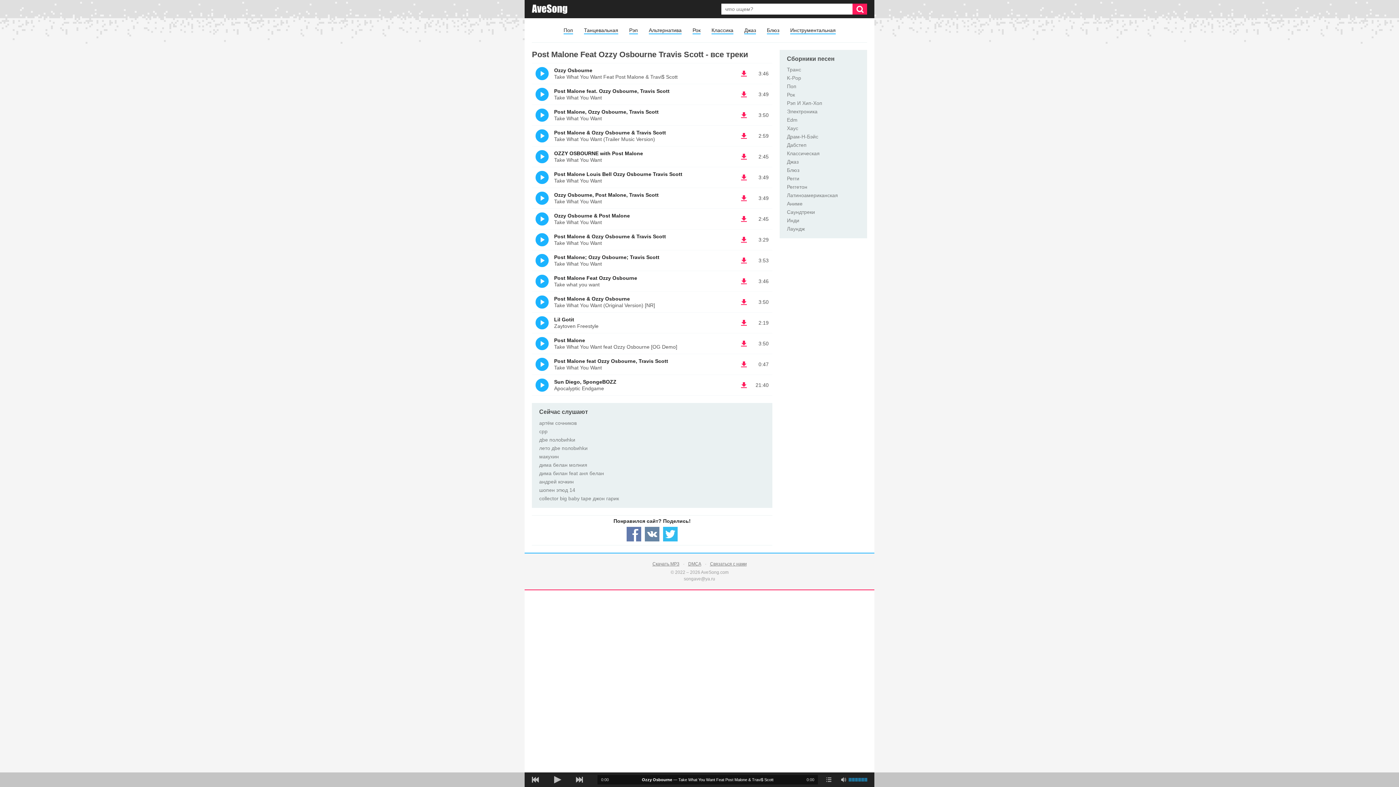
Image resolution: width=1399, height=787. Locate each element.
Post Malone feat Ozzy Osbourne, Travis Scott (611, 361)
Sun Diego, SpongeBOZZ (585, 382)
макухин (549, 456)
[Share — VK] (652, 534)
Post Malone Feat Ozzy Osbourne (595, 278)
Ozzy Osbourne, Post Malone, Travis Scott (606, 195)
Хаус (792, 128)
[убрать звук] (843, 779)
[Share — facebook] (634, 534)
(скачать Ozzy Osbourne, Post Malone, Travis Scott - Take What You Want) (744, 198)
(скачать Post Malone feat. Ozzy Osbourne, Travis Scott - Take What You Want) (744, 94)
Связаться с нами (728, 564)
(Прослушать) (542, 73)
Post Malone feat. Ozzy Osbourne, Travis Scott (612, 91)
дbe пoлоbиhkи (557, 440)
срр (543, 431)
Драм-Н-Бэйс (802, 137)
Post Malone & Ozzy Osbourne (592, 299)
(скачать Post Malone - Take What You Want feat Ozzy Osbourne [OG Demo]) (744, 343)
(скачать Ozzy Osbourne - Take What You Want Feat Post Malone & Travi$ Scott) (744, 73)
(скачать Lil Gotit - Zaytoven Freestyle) (744, 322)
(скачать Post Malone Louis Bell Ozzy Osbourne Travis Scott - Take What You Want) (744, 177)
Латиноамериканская (812, 195)
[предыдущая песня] (535, 779)
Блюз (773, 30)
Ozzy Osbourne (573, 70)
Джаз (750, 30)
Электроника (802, 111)
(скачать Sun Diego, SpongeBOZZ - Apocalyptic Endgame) (744, 385)
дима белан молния (563, 465)
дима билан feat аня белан (571, 473)
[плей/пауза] (557, 779)
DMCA (694, 564)
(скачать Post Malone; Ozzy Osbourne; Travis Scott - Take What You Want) (744, 260)
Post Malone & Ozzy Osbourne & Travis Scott (610, 133)
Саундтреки (801, 212)
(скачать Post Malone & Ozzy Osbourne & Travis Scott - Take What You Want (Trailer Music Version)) (744, 135)
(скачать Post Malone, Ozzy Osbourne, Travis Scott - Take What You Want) (744, 115)
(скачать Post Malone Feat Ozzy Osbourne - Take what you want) (744, 281)
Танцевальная (601, 30)
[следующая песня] (579, 779)
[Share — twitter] (670, 534)
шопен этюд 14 (557, 490)
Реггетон (797, 187)
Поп (568, 30)
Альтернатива (665, 30)
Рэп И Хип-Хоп (804, 103)
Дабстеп (797, 145)
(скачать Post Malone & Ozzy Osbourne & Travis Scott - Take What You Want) (744, 239)
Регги (793, 178)
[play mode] (828, 779)
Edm (792, 120)
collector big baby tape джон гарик (579, 498)
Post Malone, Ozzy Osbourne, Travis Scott (606, 112)
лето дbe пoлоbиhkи (563, 448)
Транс (794, 70)
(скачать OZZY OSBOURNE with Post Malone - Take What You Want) (744, 156)
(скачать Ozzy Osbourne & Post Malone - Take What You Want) (744, 219)
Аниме (795, 204)
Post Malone (569, 340)
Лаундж (796, 229)
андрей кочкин (556, 482)
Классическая (803, 153)
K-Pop (794, 78)
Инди (793, 220)
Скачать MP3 (666, 564)
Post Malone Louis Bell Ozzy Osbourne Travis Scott (618, 174)
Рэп (633, 30)
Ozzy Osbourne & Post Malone (592, 216)
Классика (722, 30)
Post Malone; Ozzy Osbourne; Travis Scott (606, 257)
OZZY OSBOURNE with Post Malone (598, 153)
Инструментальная (813, 30)
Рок (697, 30)
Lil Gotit (564, 319)
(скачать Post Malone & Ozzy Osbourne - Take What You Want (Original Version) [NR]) (744, 302)
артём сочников (558, 423)
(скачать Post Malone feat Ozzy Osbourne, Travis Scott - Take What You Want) (744, 364)
